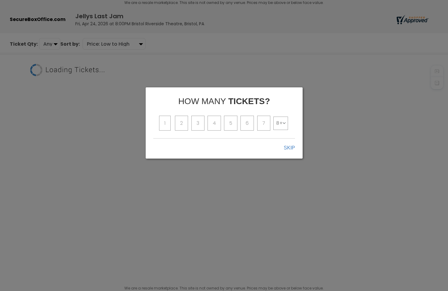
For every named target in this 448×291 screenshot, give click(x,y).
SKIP (289, 147)
